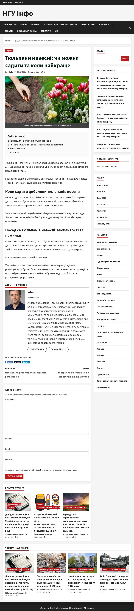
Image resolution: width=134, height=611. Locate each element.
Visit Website (37, 349)
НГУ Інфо (18, 13)
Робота (100, 355)
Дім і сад (101, 287)
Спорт (100, 368)
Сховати (20, 136)
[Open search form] (130, 27)
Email (8, 449)
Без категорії (103, 248)
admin (10, 72)
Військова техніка (27, 31)
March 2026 (102, 217)
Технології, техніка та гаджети (60, 24)
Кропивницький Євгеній (75, 534)
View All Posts (58, 349)
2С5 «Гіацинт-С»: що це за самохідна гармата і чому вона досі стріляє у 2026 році (112, 133)
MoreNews (75, 608)
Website (9, 459)
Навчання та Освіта (106, 319)
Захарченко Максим (15, 534)
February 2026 (103, 223)
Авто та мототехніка (107, 242)
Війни (23, 24)
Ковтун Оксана (108, 590)
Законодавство (14, 504)
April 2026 (101, 210)
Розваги (101, 361)
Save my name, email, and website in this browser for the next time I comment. (42, 470)
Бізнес (100, 255)
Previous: (25, 372)
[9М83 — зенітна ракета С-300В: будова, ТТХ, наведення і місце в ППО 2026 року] (82, 562)
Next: (73, 372)
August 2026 (102, 185)
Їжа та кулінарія (105, 306)
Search (101, 51)
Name (8, 438)
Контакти (45, 31)
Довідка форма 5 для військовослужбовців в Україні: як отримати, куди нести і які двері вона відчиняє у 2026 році (19, 583)
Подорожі (102, 342)
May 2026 (101, 204)
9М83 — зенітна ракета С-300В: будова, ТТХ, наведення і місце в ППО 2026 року (112, 118)
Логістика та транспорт (108, 313)
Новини (35, 24)
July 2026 (101, 191)
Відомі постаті (106, 24)
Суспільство (9, 24)
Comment (10, 399)
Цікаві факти (88, 24)
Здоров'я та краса (106, 300)
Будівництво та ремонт (108, 261)
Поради (9, 31)
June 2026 (101, 198)
